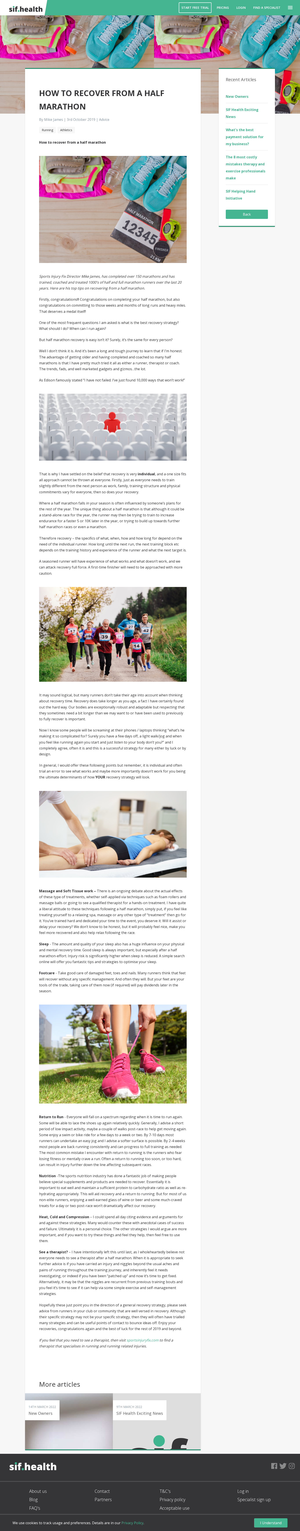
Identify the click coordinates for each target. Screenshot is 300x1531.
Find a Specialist (266, 7)
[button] (290, 7)
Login (241, 7)
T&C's (165, 1491)
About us (38, 1491)
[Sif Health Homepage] (25, 7)
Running (47, 130)
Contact (102, 1491)
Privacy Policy (132, 1522)
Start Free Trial (195, 7)
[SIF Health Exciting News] (157, 1421)
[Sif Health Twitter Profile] (283, 1467)
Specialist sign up (254, 1499)
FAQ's (34, 1508)
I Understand (271, 1522)
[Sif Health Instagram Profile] (292, 1467)
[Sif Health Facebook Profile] (274, 1467)
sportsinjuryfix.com (143, 1340)
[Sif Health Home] (33, 1479)
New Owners (237, 96)
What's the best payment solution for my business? (245, 136)
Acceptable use (175, 1508)
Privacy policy (172, 1499)
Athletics (66, 130)
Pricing (223, 7)
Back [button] (247, 214)
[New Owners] (69, 1421)
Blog (33, 1499)
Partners (103, 1499)
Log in (243, 1491)
